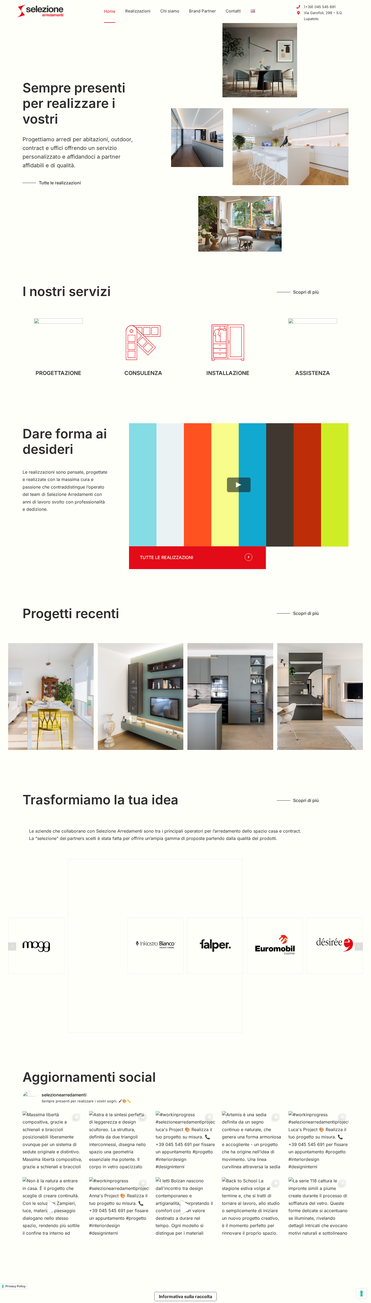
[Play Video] (239, 484)
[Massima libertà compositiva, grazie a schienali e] (53, 1141)
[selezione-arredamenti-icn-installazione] (227, 320)
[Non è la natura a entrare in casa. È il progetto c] (53, 1207)
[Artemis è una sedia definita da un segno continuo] (252, 1141)
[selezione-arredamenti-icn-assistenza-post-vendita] (312, 320)
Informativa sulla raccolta (185, 1296)
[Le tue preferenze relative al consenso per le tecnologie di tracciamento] (361, 1293)
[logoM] (40, 6)
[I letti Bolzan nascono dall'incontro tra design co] (186, 1207)
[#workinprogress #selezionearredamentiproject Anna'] (119, 1207)
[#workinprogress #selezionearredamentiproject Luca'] (318, 1141)
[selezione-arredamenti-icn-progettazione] (58, 320)
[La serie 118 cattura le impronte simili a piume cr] (318, 1207)
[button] (12, 697)
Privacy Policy (15, 1286)
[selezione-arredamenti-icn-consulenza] (143, 320)
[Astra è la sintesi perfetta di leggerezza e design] (119, 1141)
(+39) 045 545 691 (319, 7)
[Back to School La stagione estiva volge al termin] (252, 1207)
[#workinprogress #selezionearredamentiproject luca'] (186, 1141)
